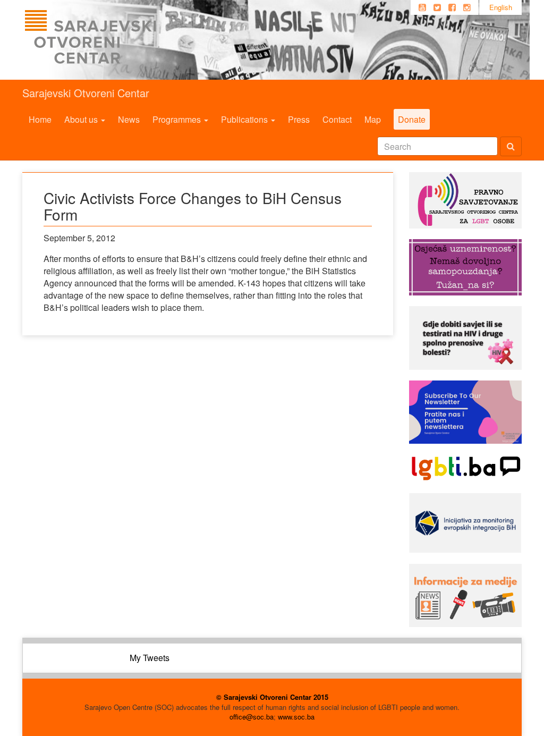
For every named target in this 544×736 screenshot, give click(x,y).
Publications (245, 119)
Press (299, 119)
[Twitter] (437, 7)
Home (40, 119)
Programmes (177, 119)
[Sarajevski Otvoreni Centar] (112, 40)
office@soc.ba (252, 717)
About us (82, 119)
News (129, 119)
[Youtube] (422, 7)
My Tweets (149, 658)
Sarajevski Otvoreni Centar (85, 92)
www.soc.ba (296, 717)
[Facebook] (452, 7)
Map (372, 119)
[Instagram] (467, 7)
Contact (337, 119)
